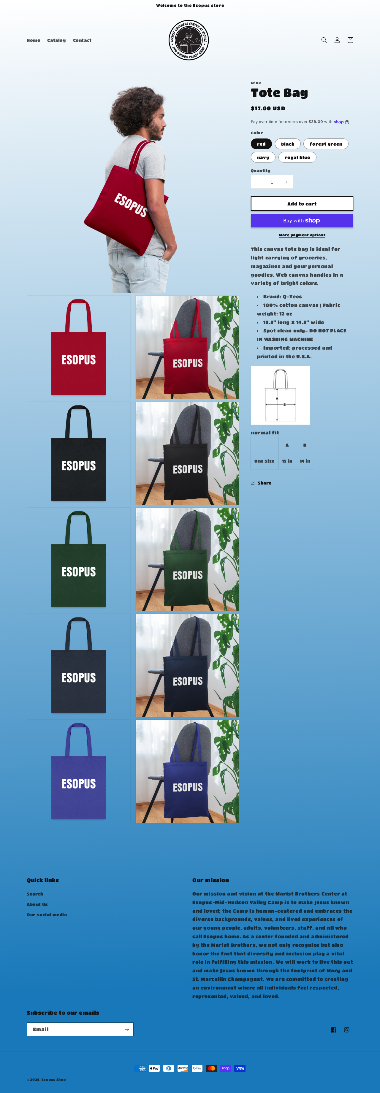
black (287, 143)
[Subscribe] (126, 1029)
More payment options (302, 235)
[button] (324, 40)
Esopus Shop (54, 1079)
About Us (37, 904)
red (261, 143)
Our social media (47, 914)
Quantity (260, 170)
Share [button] (265, 482)
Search (35, 893)
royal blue (297, 157)
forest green (326, 143)
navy (263, 157)
